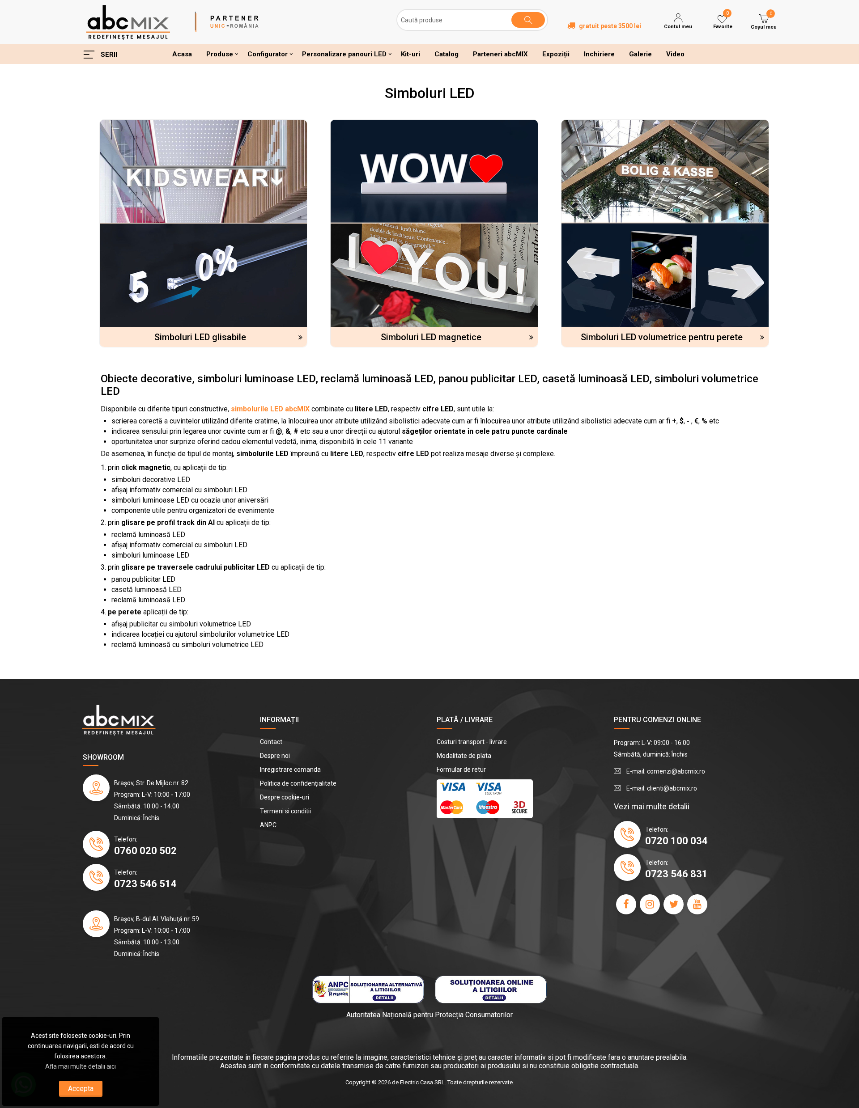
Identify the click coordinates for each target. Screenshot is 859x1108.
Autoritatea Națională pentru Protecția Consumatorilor (429, 1015)
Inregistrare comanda (290, 769)
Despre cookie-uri (284, 797)
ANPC (268, 825)
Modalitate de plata (464, 755)
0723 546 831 (676, 874)
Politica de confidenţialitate (298, 783)
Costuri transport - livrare (472, 741)
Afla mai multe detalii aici (80, 1066)
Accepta (81, 1088)
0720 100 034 (676, 840)
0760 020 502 (145, 850)
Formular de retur (461, 769)
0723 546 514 (145, 883)
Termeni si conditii (285, 811)
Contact (271, 741)
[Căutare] (528, 20)
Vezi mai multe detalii (651, 806)
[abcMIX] (128, 21)
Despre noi (275, 755)
